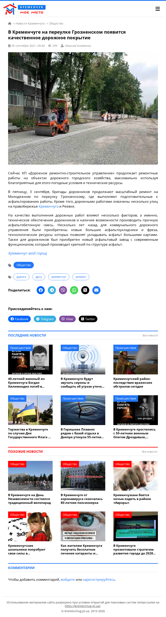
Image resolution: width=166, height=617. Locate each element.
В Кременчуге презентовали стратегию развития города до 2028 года (133, 549)
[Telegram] (52, 290)
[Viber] (63, 290)
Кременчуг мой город (27, 253)
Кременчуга (49, 206)
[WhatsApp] (74, 290)
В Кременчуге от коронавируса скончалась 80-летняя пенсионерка (82, 499)
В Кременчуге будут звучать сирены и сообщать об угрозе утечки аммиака (82, 382)
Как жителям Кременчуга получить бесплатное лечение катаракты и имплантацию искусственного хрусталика (81, 549)
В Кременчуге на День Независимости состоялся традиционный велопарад (29, 499)
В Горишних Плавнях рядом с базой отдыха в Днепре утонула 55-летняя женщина (82, 433)
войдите (68, 579)
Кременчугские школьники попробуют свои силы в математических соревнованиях (26, 549)
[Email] (96, 290)
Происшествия (20, 348)
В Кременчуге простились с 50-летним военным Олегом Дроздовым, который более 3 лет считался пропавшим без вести (134, 433)
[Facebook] (41, 290)
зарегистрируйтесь (99, 579)
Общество (24, 265)
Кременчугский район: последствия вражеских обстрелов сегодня (132, 382)
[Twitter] (85, 290)
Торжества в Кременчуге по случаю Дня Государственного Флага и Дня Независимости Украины (29, 433)
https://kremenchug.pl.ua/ (82, 606)
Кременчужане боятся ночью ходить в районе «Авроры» (132, 499)
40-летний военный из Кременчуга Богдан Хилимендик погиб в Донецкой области (26, 382)
